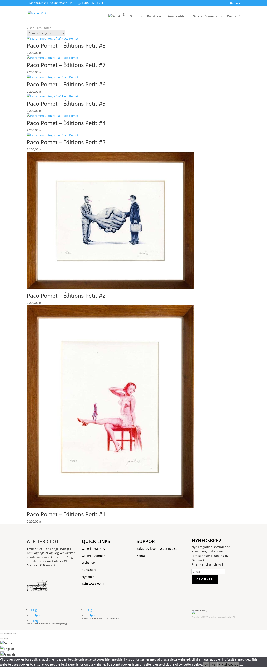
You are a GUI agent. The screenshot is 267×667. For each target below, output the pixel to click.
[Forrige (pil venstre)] (1, 638)
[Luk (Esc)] (14, 633)
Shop (133, 16)
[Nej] (241, 665)
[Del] (10, 633)
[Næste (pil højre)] (6, 638)
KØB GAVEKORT (93, 584)
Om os (231, 16)
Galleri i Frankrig (93, 549)
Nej (213, 664)
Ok (206, 664)
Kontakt (142, 556)
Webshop (88, 563)
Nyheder (88, 577)
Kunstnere (154, 16)
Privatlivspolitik (228, 664)
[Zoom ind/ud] (1, 633)
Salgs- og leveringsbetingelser (158, 549)
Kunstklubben (177, 16)
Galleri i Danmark (205, 16)
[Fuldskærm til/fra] (6, 633)
